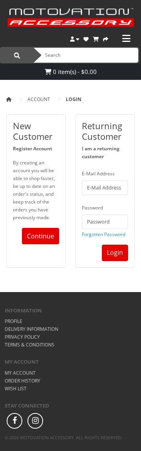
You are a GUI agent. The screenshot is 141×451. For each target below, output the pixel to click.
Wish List (16, 388)
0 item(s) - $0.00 (74, 72)
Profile (13, 321)
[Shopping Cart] (96, 38)
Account (38, 99)
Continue (40, 236)
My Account (20, 373)
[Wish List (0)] (86, 38)
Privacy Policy (22, 337)
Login (73, 99)
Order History (22, 380)
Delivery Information (31, 329)
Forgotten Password (103, 234)
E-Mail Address (98, 173)
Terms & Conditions (29, 344)
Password (92, 207)
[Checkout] (105, 38)
